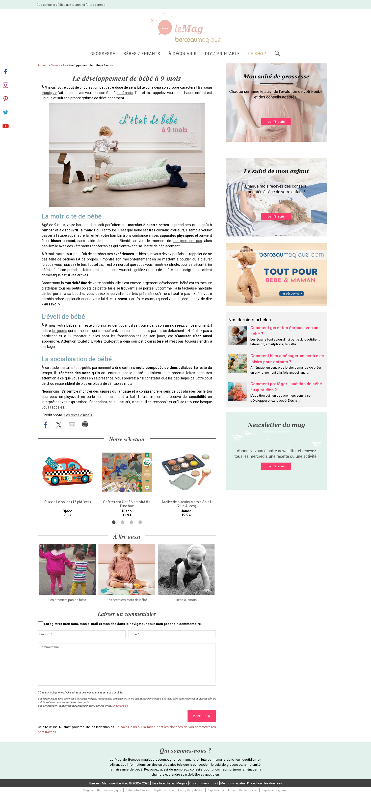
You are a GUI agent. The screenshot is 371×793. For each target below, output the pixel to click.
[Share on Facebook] (46, 425)
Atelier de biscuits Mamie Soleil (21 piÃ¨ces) (186, 504)
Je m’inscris (276, 122)
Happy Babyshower (190, 790)
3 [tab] (131, 522)
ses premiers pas (187, 241)
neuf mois (125, 93)
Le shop (257, 53)
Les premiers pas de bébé (67, 600)
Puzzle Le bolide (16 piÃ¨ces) (67, 502)
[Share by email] (72, 425)
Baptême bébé (164, 790)
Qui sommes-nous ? (204, 783)
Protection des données (264, 783)
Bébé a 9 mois (186, 600)
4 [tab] (140, 522)
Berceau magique (109, 790)
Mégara (182, 783)
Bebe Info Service (138, 790)
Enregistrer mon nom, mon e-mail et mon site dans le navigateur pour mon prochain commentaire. (123, 624)
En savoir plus (120, 705)
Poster (200, 716)
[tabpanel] (67, 482)
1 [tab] (113, 522)
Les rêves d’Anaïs (78, 415)
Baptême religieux (274, 790)
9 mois (55, 65)
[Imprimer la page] (85, 424)
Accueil (43, 65)
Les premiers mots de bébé (127, 600)
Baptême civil (248, 790)
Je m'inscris (276, 466)
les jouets (59, 331)
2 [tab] (122, 522)
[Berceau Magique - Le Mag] (185, 28)
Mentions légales (232, 783)
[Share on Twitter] (59, 425)
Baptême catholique (221, 790)
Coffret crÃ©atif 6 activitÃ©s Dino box (126, 504)
